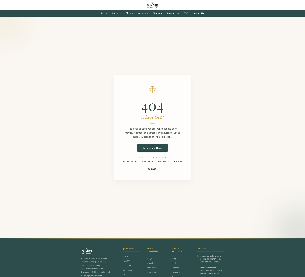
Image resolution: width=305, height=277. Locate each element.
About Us (116, 13)
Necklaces (151, 267)
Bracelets (151, 263)
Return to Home (154, 148)
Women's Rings (130, 161)
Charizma (157, 13)
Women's (143, 13)
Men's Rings (147, 161)
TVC (186, 13)
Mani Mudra (173, 13)
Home (104, 13)
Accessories (152, 272)
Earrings (175, 263)
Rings (149, 258)
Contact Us (198, 13)
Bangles (175, 267)
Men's (129, 13)
